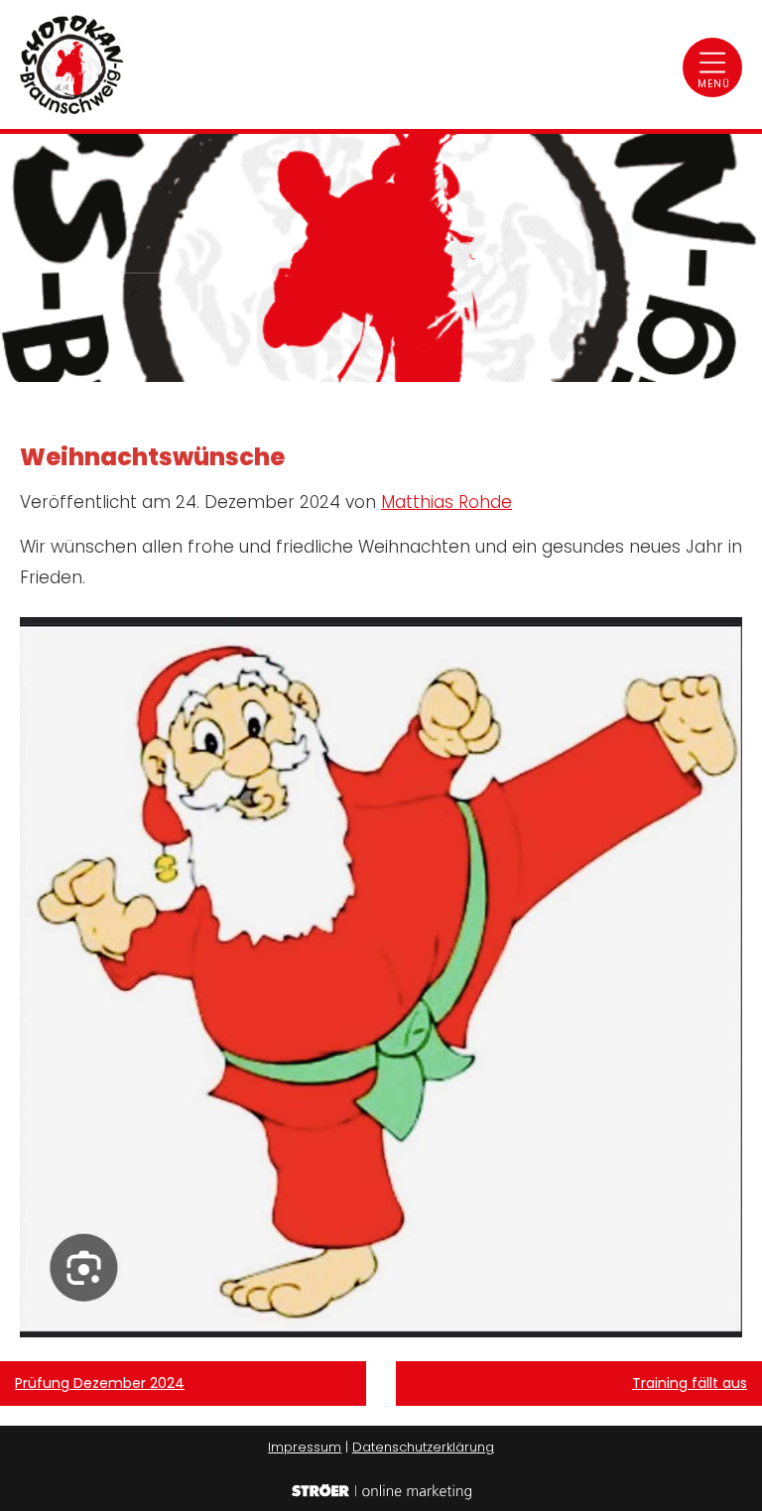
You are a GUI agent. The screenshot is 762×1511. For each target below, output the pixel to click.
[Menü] (712, 67)
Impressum (304, 1447)
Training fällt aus (689, 1383)
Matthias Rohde (446, 502)
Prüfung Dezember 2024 (100, 1383)
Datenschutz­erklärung (423, 1447)
